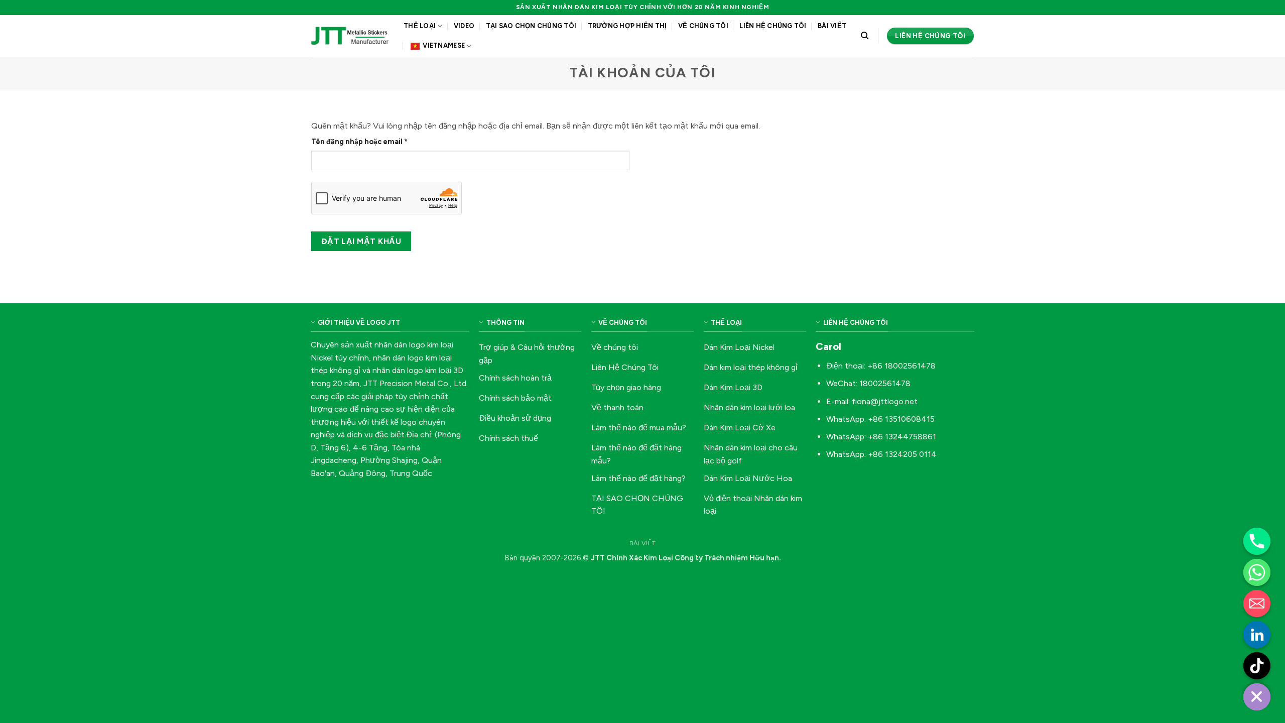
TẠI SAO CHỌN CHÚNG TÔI (531, 26)
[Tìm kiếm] (864, 35)
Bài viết (832, 26)
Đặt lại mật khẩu (361, 241)
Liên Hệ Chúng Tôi (772, 26)
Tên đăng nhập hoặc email (368, 142)
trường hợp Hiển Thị (627, 26)
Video (464, 26)
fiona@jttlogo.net (885, 401)
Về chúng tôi (703, 26)
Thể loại (420, 26)
